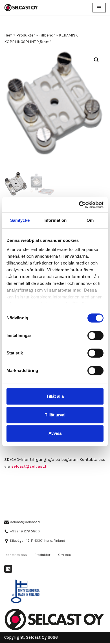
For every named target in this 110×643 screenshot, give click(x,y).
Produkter (25, 35)
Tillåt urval (55, 414)
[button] (96, 60)
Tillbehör (47, 35)
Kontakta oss (16, 554)
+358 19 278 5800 (25, 531)
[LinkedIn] (8, 569)
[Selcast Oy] (21, 7)
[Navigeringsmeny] (99, 7)
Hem (8, 35)
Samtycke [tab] (20, 220)
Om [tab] (90, 220)
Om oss (64, 554)
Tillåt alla (55, 396)
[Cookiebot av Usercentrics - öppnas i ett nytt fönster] (79, 204)
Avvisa (55, 433)
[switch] (95, 335)
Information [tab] (55, 220)
